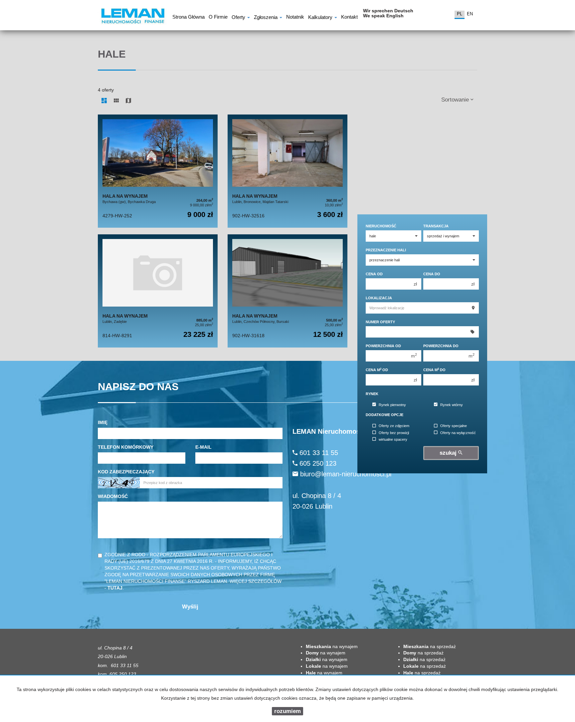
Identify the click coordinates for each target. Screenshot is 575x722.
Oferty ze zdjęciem (394, 426)
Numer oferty (380, 322)
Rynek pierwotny (392, 405)
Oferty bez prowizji (394, 433)
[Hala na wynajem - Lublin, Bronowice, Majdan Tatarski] (287, 171)
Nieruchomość (381, 226)
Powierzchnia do (441, 346)
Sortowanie (456, 100)
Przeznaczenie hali (386, 250)
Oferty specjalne (453, 426)
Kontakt (349, 18)
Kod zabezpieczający (126, 471)
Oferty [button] (239, 18)
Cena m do (434, 369)
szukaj (449, 453)
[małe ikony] (116, 101)
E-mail (203, 447)
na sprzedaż (429, 646)
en (470, 13)
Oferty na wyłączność (458, 433)
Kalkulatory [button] (321, 18)
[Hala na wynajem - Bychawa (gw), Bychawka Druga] (158, 171)
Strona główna (188, 18)
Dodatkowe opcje (384, 415)
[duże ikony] (104, 101)
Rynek (372, 394)
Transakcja (436, 226)
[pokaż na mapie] (128, 101)
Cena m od (377, 369)
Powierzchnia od (383, 346)
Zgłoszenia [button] (266, 18)
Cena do (431, 274)
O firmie (218, 18)
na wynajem (332, 646)
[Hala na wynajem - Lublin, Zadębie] (158, 291)
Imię (102, 422)
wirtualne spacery (393, 439)
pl (459, 13)
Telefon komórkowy (125, 447)
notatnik (295, 18)
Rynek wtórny (451, 405)
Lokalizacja (379, 298)
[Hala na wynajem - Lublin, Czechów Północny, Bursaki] (287, 291)
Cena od (374, 274)
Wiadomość (113, 496)
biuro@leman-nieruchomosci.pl (345, 474)
